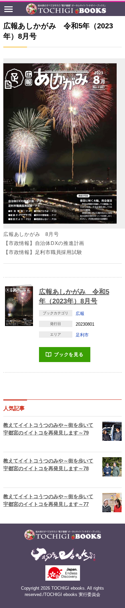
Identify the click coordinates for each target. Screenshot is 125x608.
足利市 (82, 334)
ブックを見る (69, 354)
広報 (80, 313)
